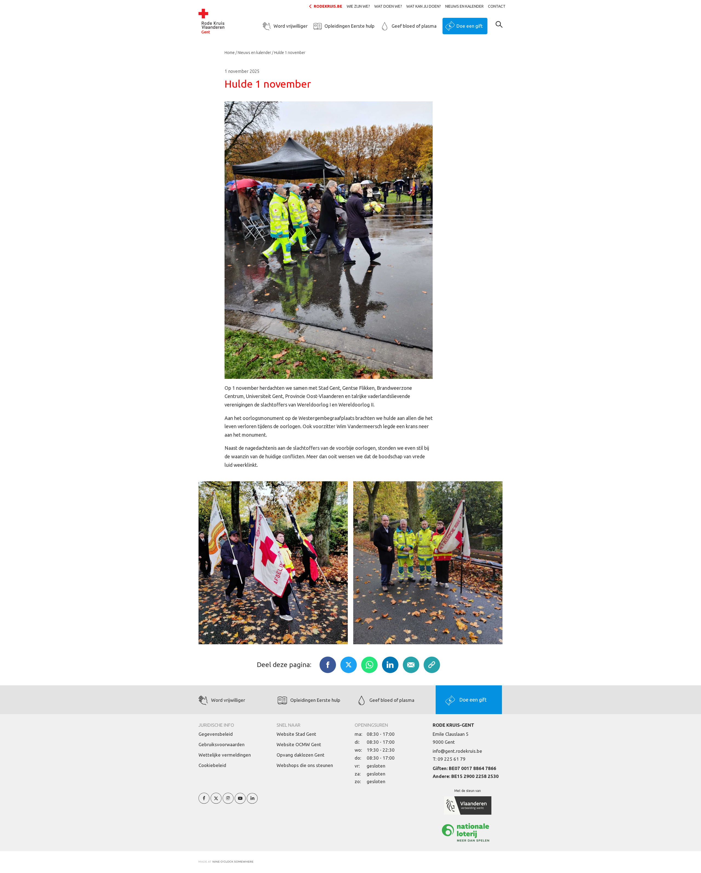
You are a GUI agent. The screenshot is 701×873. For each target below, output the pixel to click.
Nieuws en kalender (464, 6)
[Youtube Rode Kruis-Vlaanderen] (240, 801)
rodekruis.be (328, 6)
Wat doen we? (388, 6)
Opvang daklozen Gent (300, 754)
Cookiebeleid (212, 765)
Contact (496, 6)
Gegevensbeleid (216, 734)
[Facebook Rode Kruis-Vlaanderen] (204, 801)
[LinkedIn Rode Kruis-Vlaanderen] (252, 801)
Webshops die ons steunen (305, 765)
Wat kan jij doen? (423, 6)
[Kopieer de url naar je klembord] (432, 665)
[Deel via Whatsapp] (369, 665)
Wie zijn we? (358, 6)
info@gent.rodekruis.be (457, 751)
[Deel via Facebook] (328, 665)
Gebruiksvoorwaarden (222, 744)
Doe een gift (469, 25)
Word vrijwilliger (291, 25)
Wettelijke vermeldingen (225, 754)
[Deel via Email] (411, 665)
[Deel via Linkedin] (390, 665)
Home (230, 52)
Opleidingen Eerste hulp (349, 25)
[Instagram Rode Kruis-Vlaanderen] (228, 801)
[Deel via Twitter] (348, 665)
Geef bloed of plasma (414, 25)
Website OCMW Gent (299, 744)
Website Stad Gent (296, 734)
